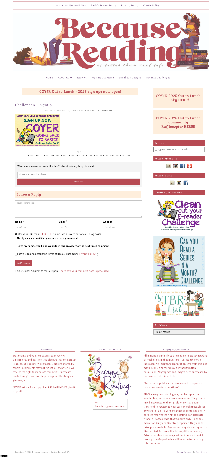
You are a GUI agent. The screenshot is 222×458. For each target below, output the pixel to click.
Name (19, 222)
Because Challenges (158, 77)
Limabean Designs (130, 77)
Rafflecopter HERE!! (178, 126)
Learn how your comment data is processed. (84, 271)
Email (63, 222)
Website (108, 222)
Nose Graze (201, 452)
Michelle (86, 110)
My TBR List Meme (103, 77)
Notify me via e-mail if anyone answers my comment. (48, 238)
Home (49, 77)
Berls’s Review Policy (103, 5)
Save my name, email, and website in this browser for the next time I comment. (63, 246)
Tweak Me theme (185, 452)
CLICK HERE (46, 234)
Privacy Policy (129, 5)
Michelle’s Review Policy (71, 5)
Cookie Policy (151, 5)
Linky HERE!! (178, 100)
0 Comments (105, 110)
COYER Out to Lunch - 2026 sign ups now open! (80, 91)
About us (64, 77)
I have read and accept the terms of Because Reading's (57, 254)
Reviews (82, 77)
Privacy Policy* (87, 254)
